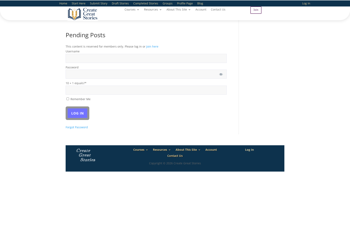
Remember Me (80, 99)
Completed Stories (145, 3)
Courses (130, 9)
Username (73, 51)
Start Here (78, 3)
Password (72, 67)
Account (200, 9)
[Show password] (221, 74)
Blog (200, 3)
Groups (168, 3)
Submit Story (98, 3)
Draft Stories (120, 3)
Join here (152, 46)
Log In (306, 3)
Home (63, 3)
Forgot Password (77, 127)
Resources (151, 9)
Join (256, 9)
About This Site (176, 9)
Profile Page (185, 3)
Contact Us (218, 9)
